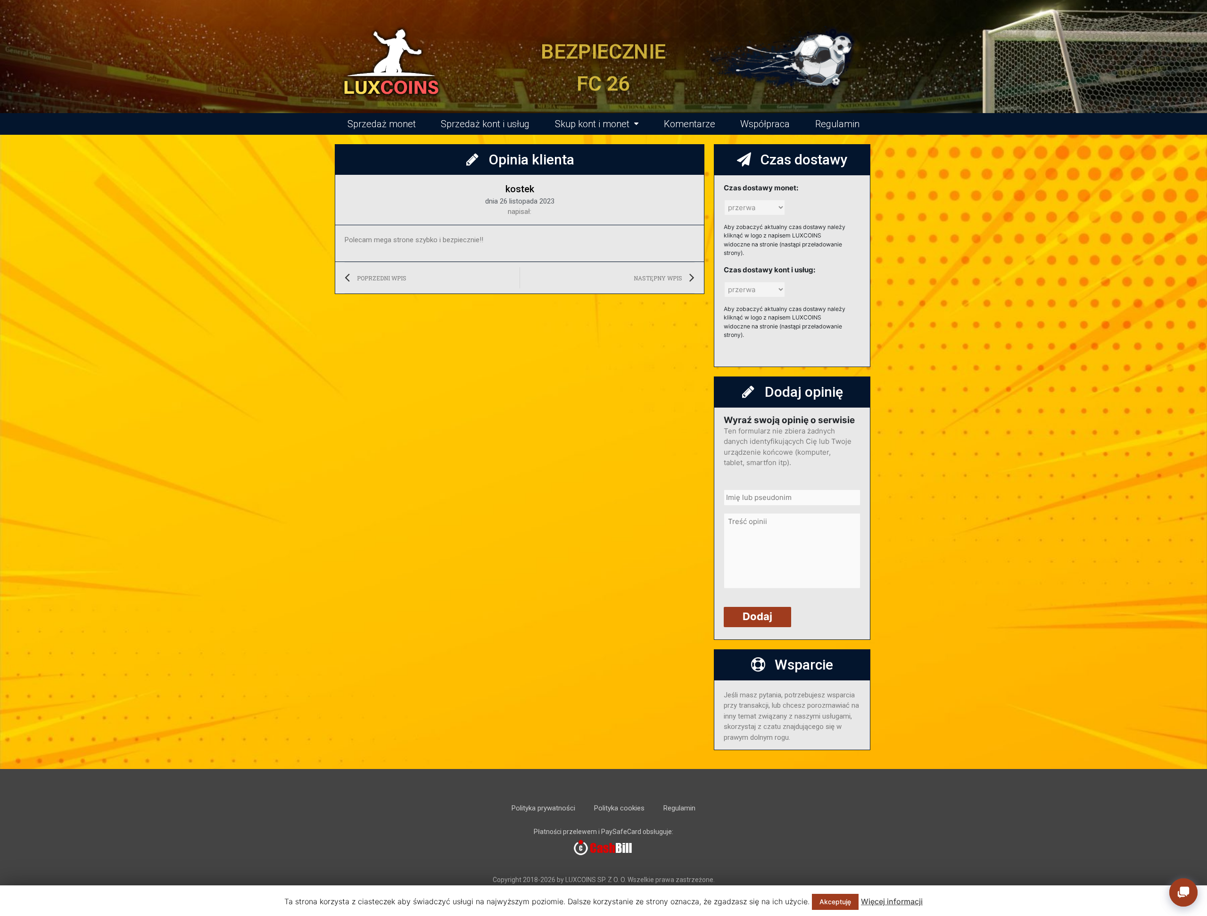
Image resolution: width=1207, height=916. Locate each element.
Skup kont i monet (592, 124)
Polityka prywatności (543, 808)
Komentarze (689, 124)
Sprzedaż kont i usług (485, 124)
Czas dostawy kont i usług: (769, 269)
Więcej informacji (892, 901)
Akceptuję (835, 902)
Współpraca (765, 124)
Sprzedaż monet (381, 124)
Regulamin (837, 124)
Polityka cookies (619, 808)
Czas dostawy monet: (761, 187)
